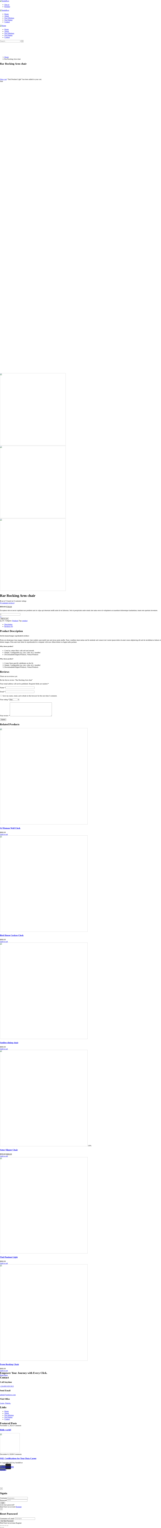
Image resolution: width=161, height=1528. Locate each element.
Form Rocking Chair (9, 1364)
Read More (4, 1375)
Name (2, 688)
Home (6, 57)
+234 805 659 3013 (7, 1386)
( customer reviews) (7, 603)
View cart (3, 79)
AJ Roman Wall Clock (10, 828)
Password (3, 1500)
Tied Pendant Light (9, 1257)
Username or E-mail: (7, 1518)
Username (3, 1498)
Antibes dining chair (9, 1042)
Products (15, 621)
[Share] (3, 1525)
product (24, 621)
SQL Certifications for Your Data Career (18, 1458)
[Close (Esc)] (1, 1525)
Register (19, 1507)
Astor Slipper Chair (9, 1150)
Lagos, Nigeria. (5, 1403)
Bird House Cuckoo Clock (12, 935)
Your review (5, 716)
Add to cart (4, 618)
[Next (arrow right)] (3, 1527)
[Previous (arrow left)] (1, 1527)
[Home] (3, 26)
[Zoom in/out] (7, 1525)
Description (8, 624)
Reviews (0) (8, 626)
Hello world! (5, 1430)
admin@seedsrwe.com (8, 1395)
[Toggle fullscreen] (5, 1525)
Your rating (4, 699)
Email (2, 692)
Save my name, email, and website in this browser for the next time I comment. (30, 696)
